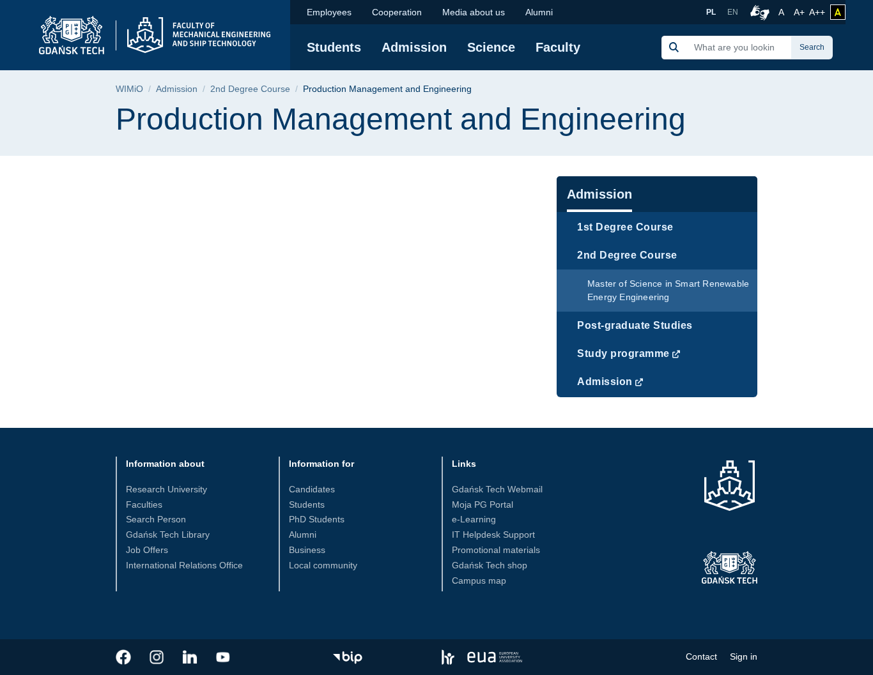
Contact (701, 656)
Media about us (473, 12)
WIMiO (129, 89)
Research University (166, 489)
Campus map (479, 580)
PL (711, 12)
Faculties (144, 504)
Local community (323, 565)
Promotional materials (496, 550)
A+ (800, 11)
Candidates (312, 489)
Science (491, 47)
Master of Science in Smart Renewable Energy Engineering (668, 290)
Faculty (558, 47)
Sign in (743, 656)
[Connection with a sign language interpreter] (758, 12)
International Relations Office (184, 565)
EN (732, 12)
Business (307, 550)
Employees (329, 12)
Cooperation (397, 12)
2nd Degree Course (250, 89)
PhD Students (316, 519)
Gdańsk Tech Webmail (497, 489)
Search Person (156, 519)
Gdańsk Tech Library (168, 534)
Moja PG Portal (482, 504)
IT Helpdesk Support (493, 534)
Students (334, 47)
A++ (817, 11)
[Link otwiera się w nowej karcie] (123, 657)
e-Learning (474, 519)
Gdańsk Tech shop (489, 565)
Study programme (623, 353)
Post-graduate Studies (635, 325)
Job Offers (147, 550)
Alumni (539, 12)
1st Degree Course (625, 227)
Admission (414, 47)
